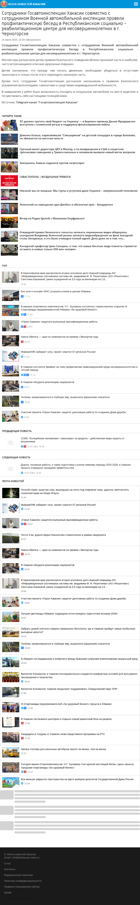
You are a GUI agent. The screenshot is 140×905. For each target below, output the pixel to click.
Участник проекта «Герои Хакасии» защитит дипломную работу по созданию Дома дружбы (73, 412)
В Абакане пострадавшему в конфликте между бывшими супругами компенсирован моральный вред (79, 658)
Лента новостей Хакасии (18, 898)
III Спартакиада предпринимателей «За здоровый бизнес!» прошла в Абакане (66, 704)
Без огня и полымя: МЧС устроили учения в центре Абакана (55, 291)
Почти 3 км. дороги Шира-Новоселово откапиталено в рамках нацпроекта (63, 535)
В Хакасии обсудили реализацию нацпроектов (47, 382)
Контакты (9, 869)
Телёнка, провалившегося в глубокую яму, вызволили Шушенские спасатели (65, 397)
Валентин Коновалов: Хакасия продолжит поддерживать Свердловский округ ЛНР (69, 689)
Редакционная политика (18, 875)
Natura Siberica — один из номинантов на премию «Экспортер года (59, 336)
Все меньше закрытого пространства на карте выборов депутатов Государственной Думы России (77, 779)
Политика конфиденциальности (23, 880)
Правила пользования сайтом (21, 886)
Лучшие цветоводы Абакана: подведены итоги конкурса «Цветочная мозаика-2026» (69, 613)
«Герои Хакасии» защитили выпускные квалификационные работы (59, 321)
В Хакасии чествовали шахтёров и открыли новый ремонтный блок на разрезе (66, 719)
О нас (7, 863)
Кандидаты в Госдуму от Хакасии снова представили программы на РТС (63, 734)
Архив (7, 892)
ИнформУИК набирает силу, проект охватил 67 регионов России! (58, 351)
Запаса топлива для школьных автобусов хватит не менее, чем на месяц (63, 749)
